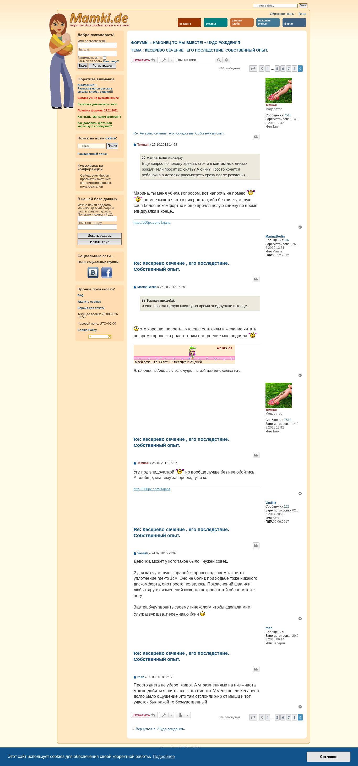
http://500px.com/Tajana (152, 222)
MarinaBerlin (275, 236)
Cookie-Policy (87, 329)
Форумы (140, 43)
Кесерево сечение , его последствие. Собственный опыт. (206, 50)
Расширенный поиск (92, 153)
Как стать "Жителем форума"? (99, 116)
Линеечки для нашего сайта (97, 104)
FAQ (81, 295)
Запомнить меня (90, 58)
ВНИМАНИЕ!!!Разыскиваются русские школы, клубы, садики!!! (95, 88)
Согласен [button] (328, 756)
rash (268, 628)
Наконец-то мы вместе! (178, 43)
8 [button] (294, 68)
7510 (287, 115)
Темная (271, 105)
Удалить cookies (89, 301)
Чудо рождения (223, 43)
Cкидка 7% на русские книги (98, 97)
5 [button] (277, 68)
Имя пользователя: (92, 41)
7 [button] (289, 68)
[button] (253, 68)
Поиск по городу (90, 223)
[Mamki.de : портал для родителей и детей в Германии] (100, 19)
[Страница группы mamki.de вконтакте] (93, 273)
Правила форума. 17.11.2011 (98, 110)
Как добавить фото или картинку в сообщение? (95, 124)
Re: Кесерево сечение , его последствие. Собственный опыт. (179, 133)
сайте (110, 138)
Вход (302, 14)
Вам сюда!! (111, 61)
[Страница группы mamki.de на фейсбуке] (106, 273)
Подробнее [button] (164, 756)
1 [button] (268, 68)
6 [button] (283, 68)
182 (287, 240)
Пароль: (84, 49)
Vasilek (270, 503)
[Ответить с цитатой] (256, 137)
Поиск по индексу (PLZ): (95, 214)
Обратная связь (282, 14)
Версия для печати (91, 307)
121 (287, 506)
